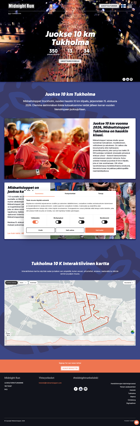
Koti (9, 13)
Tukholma (132, 393)
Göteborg (132, 400)
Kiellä (41, 230)
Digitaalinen (131, 403)
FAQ (5, 389)
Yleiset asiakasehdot (128, 387)
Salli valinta (70, 230)
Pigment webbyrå (130, 421)
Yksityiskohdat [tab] (70, 193)
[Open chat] (136, 422)
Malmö (133, 397)
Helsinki (133, 390)
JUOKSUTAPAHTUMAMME (13, 383)
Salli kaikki (99, 230)
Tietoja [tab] (100, 193)
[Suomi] (123, 6)
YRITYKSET (8, 386)
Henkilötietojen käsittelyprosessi (123, 384)
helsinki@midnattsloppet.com (50, 383)
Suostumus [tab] (39, 193)
